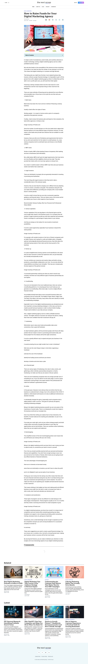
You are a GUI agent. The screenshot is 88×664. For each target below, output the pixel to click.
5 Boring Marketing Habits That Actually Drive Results (72, 583)
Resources (53, 6)
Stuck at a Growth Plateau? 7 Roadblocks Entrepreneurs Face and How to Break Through (53, 623)
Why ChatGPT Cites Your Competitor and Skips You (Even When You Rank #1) (33, 623)
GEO (25, 619)
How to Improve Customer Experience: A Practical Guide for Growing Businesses (73, 623)
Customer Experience (70, 619)
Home (33, 6)
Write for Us (50, 656)
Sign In (75, 2)
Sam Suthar (6, 591)
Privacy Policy (44, 656)
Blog (43, 6)
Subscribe (81, 2)
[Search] (8, 2)
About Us (38, 6)
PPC (5, 619)
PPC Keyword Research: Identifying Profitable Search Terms (12, 623)
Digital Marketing (8, 579)
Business (47, 579)
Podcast (47, 6)
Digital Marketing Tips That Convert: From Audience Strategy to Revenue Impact (32, 584)
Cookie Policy (37, 656)
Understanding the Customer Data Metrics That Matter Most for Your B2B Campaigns (53, 584)
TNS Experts (26, 19)
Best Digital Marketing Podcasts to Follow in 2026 (13, 582)
